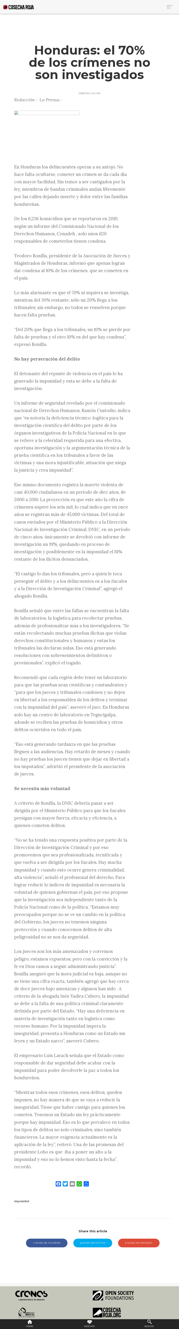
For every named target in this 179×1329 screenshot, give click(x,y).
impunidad (21, 1201)
